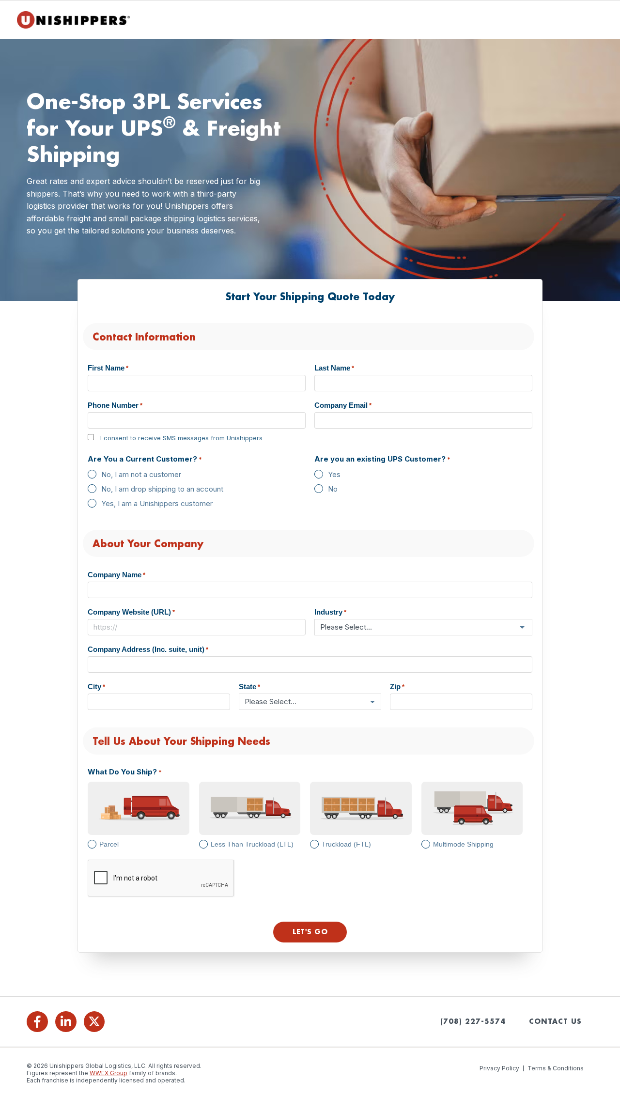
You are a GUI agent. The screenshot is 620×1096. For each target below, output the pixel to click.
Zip (397, 686)
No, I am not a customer (141, 474)
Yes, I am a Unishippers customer (157, 503)
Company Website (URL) (131, 612)
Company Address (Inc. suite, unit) (148, 649)
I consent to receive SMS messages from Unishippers (181, 438)
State (249, 686)
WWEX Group (108, 1073)
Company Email (343, 405)
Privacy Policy (499, 1068)
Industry (330, 612)
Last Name (334, 368)
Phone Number (115, 405)
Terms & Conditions (555, 1068)
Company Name (116, 575)
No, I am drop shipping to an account (162, 489)
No (333, 489)
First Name (108, 368)
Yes (334, 474)
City (96, 686)
